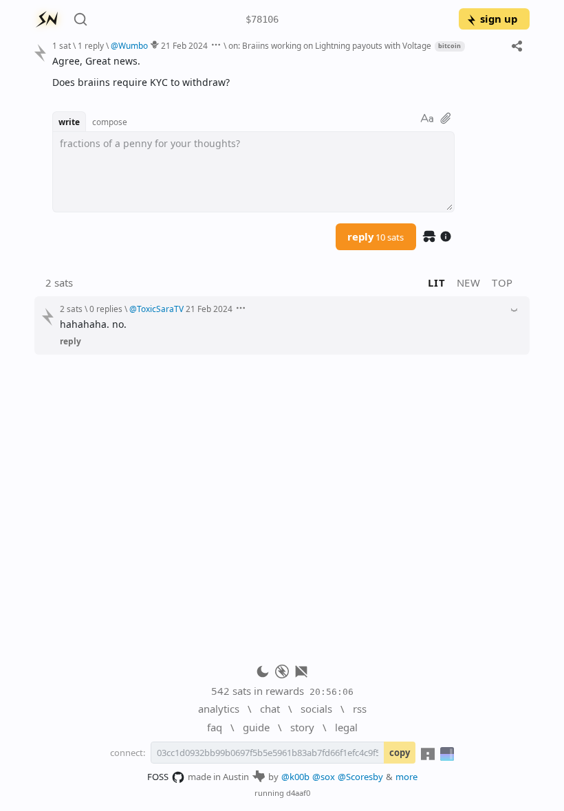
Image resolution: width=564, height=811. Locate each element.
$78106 (262, 19)
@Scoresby (360, 776)
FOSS (158, 776)
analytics (218, 708)
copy (399, 752)
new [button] (469, 282)
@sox (323, 776)
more (406, 776)
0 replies (105, 308)
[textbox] (285, 71)
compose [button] (109, 121)
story (302, 727)
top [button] (502, 282)
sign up (498, 18)
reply (375, 236)
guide (256, 727)
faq (214, 727)
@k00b (295, 776)
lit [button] (436, 282)
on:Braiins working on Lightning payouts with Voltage (329, 45)
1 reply (91, 45)
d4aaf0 (298, 793)
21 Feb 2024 (184, 45)
